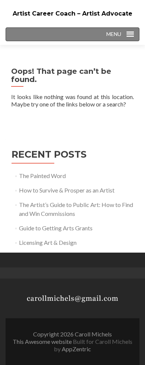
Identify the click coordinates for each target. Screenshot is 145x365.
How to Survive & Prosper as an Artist (67, 190)
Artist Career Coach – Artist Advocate (72, 13)
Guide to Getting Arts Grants (56, 227)
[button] (112, 34)
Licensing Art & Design (48, 242)
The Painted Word (42, 175)
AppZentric (76, 348)
